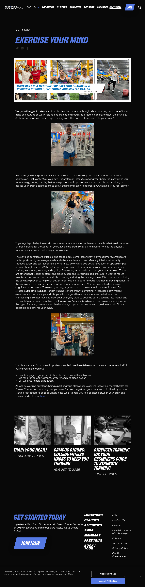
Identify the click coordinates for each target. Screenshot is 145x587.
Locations (48, 7)
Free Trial (93, 540)
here (43, 396)
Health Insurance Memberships (121, 531)
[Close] (140, 577)
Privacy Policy (120, 548)
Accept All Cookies (108, 581)
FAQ (114, 515)
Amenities (75, 7)
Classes (62, 7)
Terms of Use (119, 543)
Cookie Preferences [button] (119, 555)
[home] (14, 7)
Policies (116, 538)
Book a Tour (90, 547)
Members (102, 7)
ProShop (89, 7)
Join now (30, 543)
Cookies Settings (108, 574)
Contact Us (118, 520)
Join (129, 7)
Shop (88, 530)
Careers (116, 525)
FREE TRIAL (115, 7)
